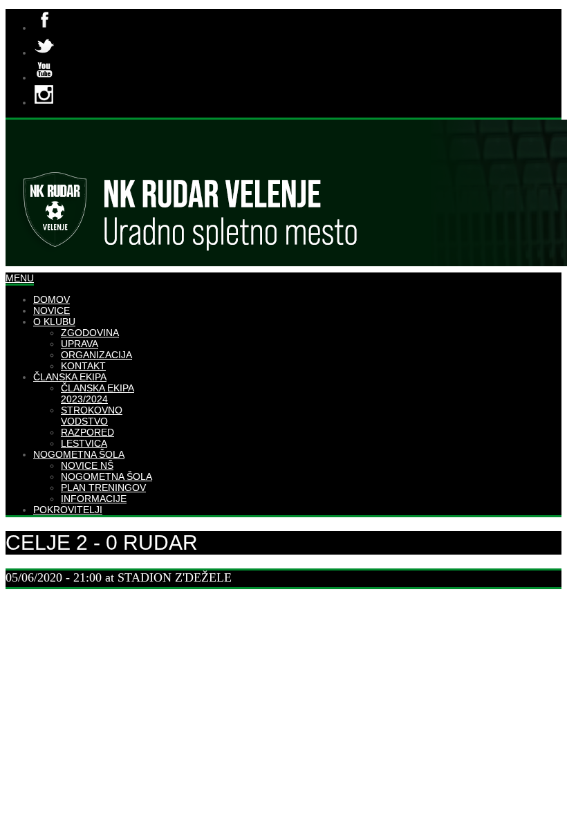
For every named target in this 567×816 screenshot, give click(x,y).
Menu (20, 278)
